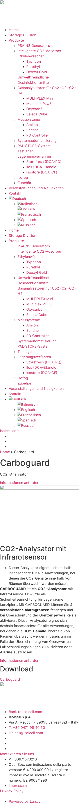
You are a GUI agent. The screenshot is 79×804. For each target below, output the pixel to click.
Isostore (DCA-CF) (41, 172)
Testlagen (26, 151)
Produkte (16, 40)
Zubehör (24, 182)
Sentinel (33, 130)
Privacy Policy (12, 791)
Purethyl (33, 66)
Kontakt (15, 193)
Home (14, 29)
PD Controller (37, 135)
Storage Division (22, 35)
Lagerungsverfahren (34, 156)
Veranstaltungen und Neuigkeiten (36, 188)
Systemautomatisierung (37, 140)
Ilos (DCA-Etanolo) (42, 167)
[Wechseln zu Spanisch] (48, 219)
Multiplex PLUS (39, 103)
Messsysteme (29, 119)
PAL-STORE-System (34, 146)
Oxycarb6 (34, 109)
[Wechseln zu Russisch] (48, 225)
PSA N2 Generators (34, 45)
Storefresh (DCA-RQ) (43, 161)
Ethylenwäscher (31, 56)
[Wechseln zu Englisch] (48, 209)
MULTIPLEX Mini (39, 98)
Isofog (23, 177)
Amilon (32, 124)
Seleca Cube (36, 114)
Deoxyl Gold (36, 72)
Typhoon (33, 61)
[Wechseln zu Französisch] (48, 214)
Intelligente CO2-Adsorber (39, 51)
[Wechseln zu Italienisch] (48, 203)
